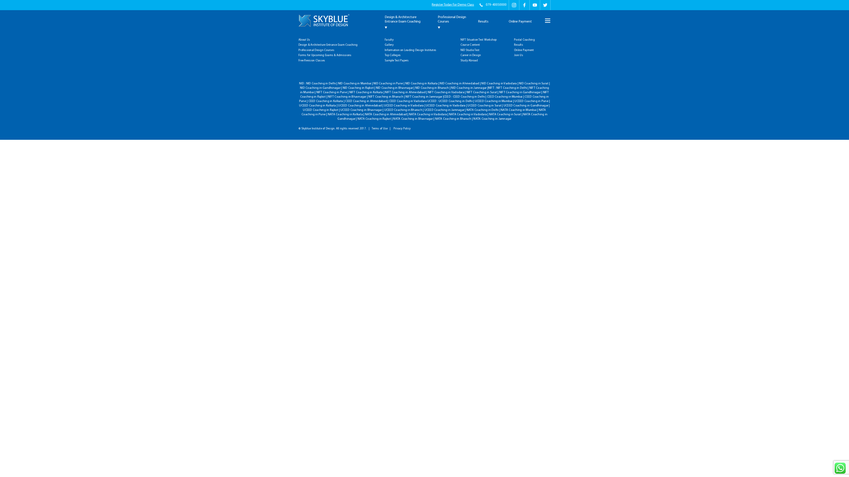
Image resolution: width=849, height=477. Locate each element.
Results (483, 21)
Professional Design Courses (316, 50)
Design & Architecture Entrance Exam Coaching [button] (403, 19)
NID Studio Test (470, 50)
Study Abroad (469, 60)
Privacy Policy (402, 128)
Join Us (518, 55)
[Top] (581, 31)
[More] (547, 18)
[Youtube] (535, 5)
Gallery (389, 45)
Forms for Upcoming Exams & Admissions (324, 55)
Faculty (389, 39)
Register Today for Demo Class (453, 5)
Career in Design (471, 55)
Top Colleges (393, 55)
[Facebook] (524, 5)
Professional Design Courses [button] (452, 19)
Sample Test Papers (397, 60)
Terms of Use (380, 128)
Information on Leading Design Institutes (410, 50)
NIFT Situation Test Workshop (479, 39)
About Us (304, 39)
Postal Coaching (524, 39)
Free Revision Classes (311, 60)
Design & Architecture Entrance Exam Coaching (328, 45)
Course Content (470, 45)
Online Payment (520, 21)
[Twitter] (545, 5)
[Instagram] (514, 5)
